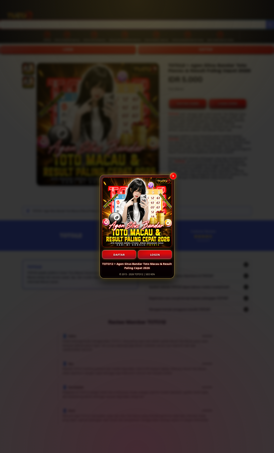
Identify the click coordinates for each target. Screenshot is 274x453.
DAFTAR (119, 254)
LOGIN (155, 254)
